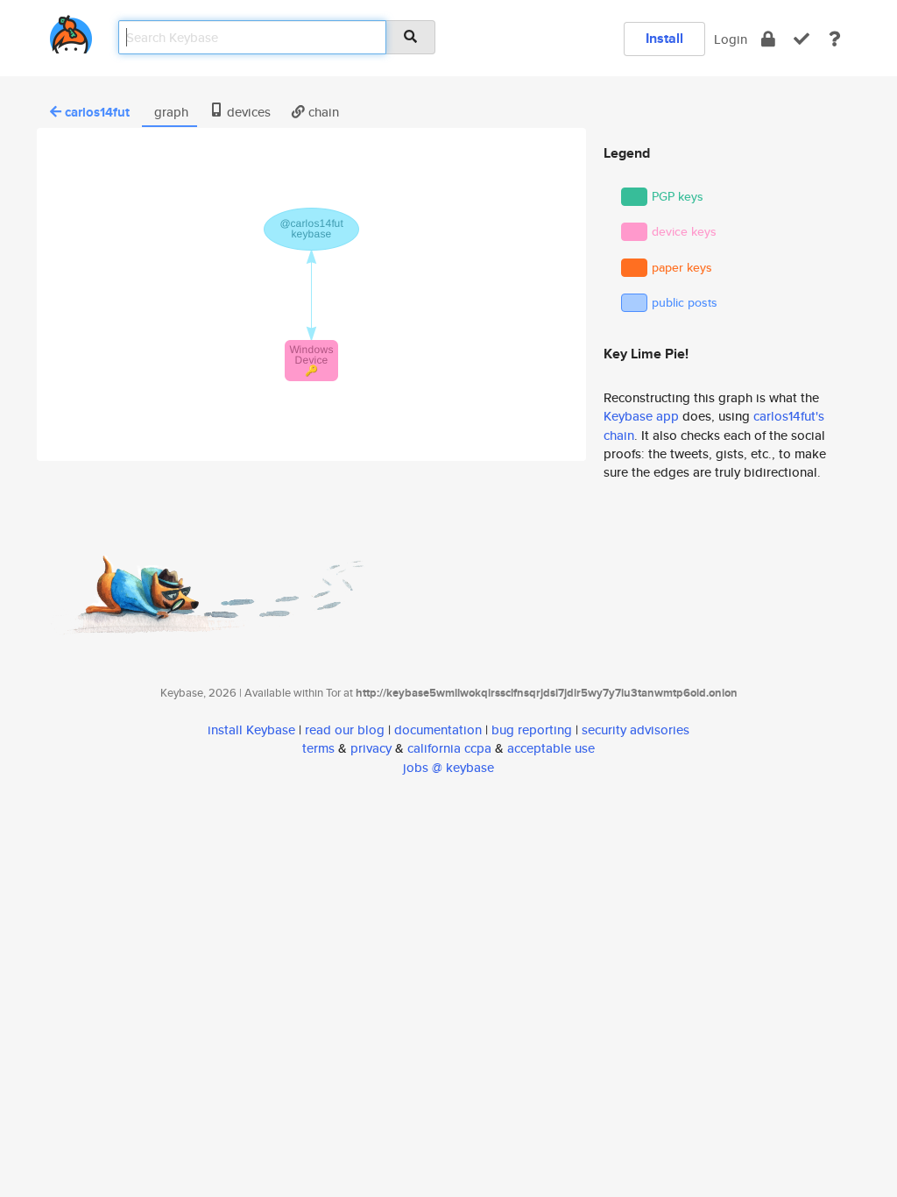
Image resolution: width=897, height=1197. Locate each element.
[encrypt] (768, 39)
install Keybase (251, 729)
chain (322, 112)
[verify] (801, 39)
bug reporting (531, 729)
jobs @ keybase (448, 767)
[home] (71, 31)
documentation (438, 729)
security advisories (635, 729)
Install (664, 38)
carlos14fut (97, 112)
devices (247, 112)
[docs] (835, 39)
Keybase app (641, 416)
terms (318, 748)
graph (169, 112)
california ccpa (449, 748)
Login (730, 39)
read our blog (345, 729)
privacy (371, 748)
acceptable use (551, 748)
